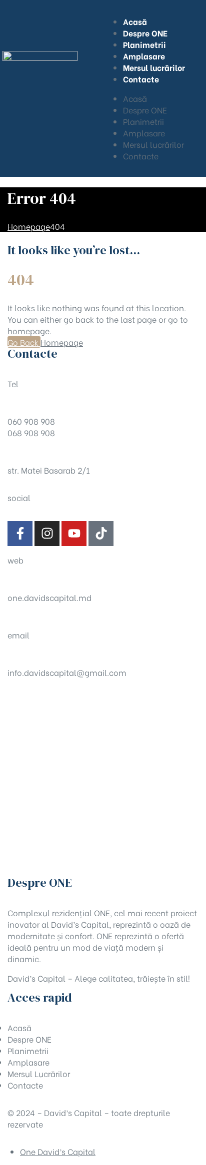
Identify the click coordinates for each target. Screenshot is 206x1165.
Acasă (135, 98)
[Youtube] (74, 533)
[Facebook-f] (20, 533)
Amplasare (144, 132)
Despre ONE (145, 109)
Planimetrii (143, 121)
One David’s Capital (58, 1151)
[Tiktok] (101, 533)
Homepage (61, 342)
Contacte (140, 155)
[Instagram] (47, 533)
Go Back (24, 342)
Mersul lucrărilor (153, 144)
